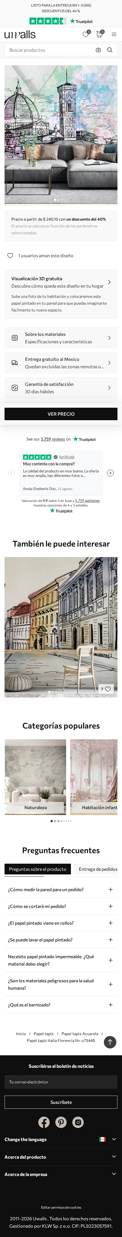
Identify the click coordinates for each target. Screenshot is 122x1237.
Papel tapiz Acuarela (80, 1033)
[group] (35, 777)
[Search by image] (98, 50)
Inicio (21, 1033)
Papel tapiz (44, 1033)
